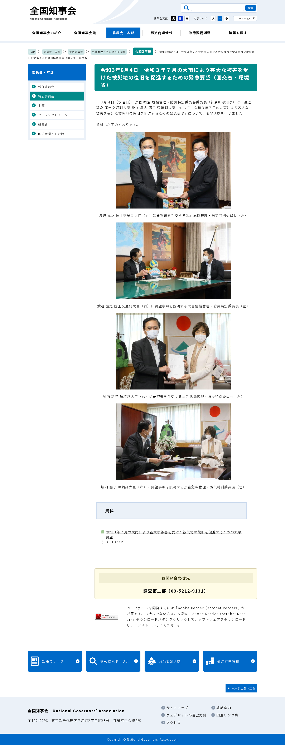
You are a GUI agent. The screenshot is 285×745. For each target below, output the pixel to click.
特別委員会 (76, 51)
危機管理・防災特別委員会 (109, 51)
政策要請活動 (200, 32)
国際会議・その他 (51, 134)
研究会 (43, 124)
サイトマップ (177, 707)
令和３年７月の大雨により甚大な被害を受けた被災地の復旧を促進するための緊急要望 (174, 534)
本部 (41, 105)
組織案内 (223, 707)
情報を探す (238, 32)
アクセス (173, 722)
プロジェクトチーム (52, 115)
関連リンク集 (227, 714)
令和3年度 (143, 51)
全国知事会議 (85, 32)
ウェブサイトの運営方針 (186, 714)
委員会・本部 (123, 32)
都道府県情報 (162, 32)
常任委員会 (46, 87)
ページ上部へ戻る (243, 688)
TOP (32, 51)
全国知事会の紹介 (47, 32)
